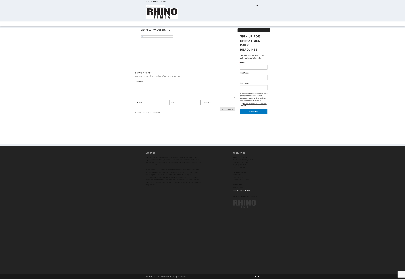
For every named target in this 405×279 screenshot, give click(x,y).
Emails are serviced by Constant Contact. (218, 160)
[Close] (233, 108)
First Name (176, 136)
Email (174, 126)
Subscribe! (202, 166)
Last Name (176, 147)
